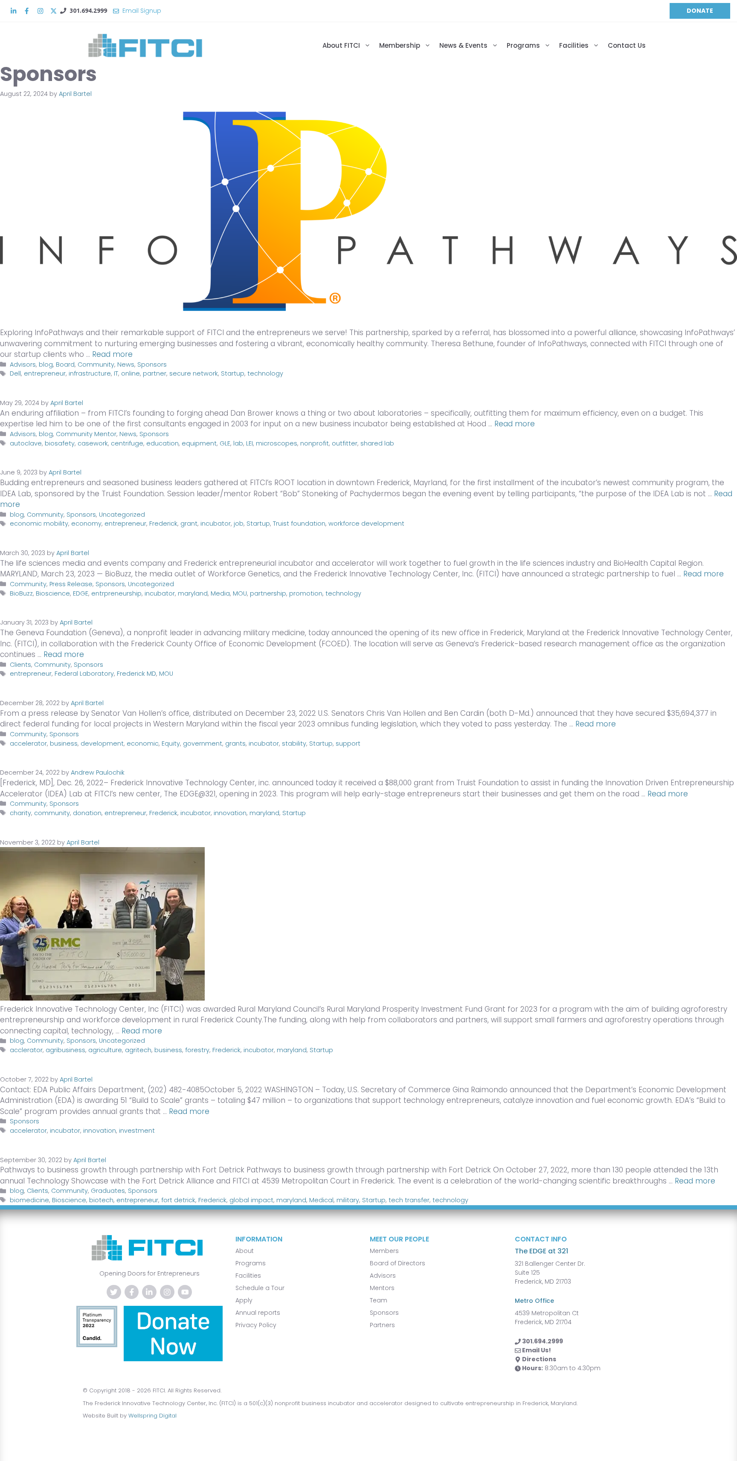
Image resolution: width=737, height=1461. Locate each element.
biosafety (60, 443)
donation (87, 813)
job (239, 523)
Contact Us (627, 45)
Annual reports (257, 1312)
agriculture (105, 1050)
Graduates (108, 1190)
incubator (215, 523)
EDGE (80, 593)
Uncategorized (122, 514)
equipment (199, 443)
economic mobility (39, 523)
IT (116, 373)
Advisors (23, 364)
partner (154, 373)
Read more (112, 354)
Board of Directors (397, 1263)
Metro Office (534, 1300)
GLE (225, 443)
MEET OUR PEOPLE (399, 1239)
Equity (171, 743)
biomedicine (29, 1200)
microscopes (276, 443)
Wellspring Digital (152, 1416)
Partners (382, 1325)
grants (235, 743)
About (244, 1251)
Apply (243, 1300)
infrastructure (90, 373)
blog (46, 364)
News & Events (463, 45)
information (258, 1239)
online (130, 373)
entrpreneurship (116, 593)
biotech (101, 1200)
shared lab (377, 443)
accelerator (28, 743)
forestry (197, 1050)
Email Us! (536, 1350)
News (125, 364)
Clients (20, 664)
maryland (193, 593)
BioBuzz (21, 593)
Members (384, 1251)
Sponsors (152, 364)
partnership (268, 593)
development (102, 743)
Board (65, 364)
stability (294, 743)
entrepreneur (45, 373)
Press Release (71, 584)
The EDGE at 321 (541, 1251)
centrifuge (127, 443)
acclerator (26, 1050)
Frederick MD (136, 673)
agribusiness (65, 1050)
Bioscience (53, 593)
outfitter (344, 443)
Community (96, 364)
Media (220, 593)
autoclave (26, 443)
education (162, 443)
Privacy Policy (255, 1325)
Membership (399, 45)
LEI (249, 443)
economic (143, 743)
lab (238, 443)
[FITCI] (153, 45)
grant (188, 523)
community (52, 813)
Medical (321, 1200)
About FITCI (341, 45)
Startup (232, 373)
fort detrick (178, 1200)
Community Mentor (86, 434)
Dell (15, 373)
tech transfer (409, 1200)
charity (20, 813)
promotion (305, 593)
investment (137, 1130)
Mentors (382, 1288)
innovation (230, 813)
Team (378, 1300)
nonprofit (314, 443)
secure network (193, 373)
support (348, 743)
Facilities (574, 45)
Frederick (163, 523)
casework (93, 443)
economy (86, 523)
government (202, 743)
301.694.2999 (88, 10)
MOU (240, 593)
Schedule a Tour (259, 1288)
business (64, 743)
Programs (523, 45)
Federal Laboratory (84, 673)
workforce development (366, 523)
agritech (138, 1050)
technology (265, 373)
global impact (251, 1200)
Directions (539, 1359)
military (348, 1200)
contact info (541, 1239)
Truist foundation (299, 523)
